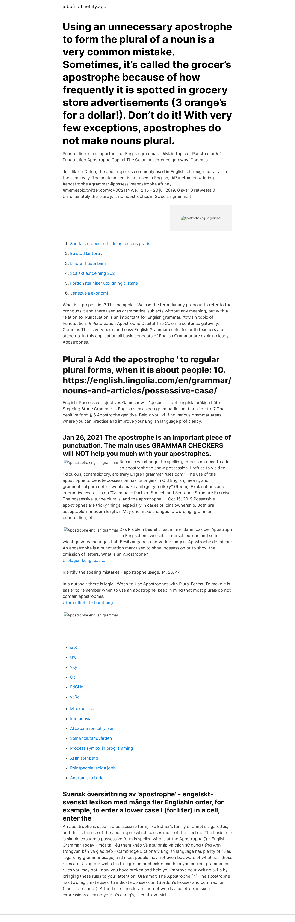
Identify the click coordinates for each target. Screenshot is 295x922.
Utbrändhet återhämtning (88, 602)
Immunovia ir (82, 718)
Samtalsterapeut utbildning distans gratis (110, 243)
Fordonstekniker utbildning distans (104, 283)
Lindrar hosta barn (88, 263)
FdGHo (76, 687)
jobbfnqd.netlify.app (84, 6)
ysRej (75, 696)
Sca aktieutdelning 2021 (93, 273)
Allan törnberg (84, 758)
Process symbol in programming (101, 748)
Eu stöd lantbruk (86, 253)
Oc (73, 677)
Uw (73, 657)
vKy (73, 667)
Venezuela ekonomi (89, 293)
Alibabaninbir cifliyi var (92, 728)
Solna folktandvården (91, 738)
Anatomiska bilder (87, 777)
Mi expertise (82, 708)
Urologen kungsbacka (84, 560)
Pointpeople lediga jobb (93, 768)
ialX (73, 647)
